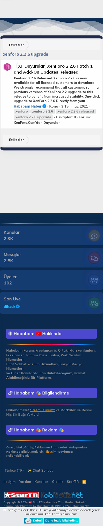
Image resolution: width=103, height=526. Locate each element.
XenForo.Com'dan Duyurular (37, 123)
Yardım (25, 482)
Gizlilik (57, 482)
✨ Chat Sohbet (40, 470)
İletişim (10, 482)
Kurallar (41, 482)
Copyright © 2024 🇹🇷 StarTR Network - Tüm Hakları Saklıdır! (45, 502)
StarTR (73, 482)
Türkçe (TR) (14, 470)
